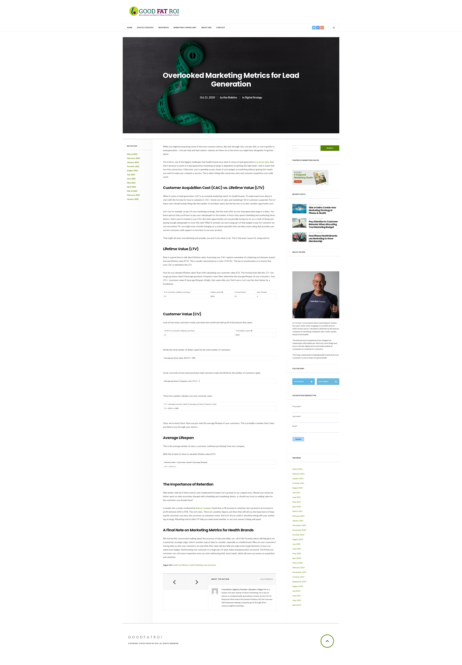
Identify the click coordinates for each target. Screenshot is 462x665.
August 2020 (297, 539)
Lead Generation (210, 565)
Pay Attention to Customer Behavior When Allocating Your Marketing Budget (323, 224)
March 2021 (132, 191)
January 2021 (133, 199)
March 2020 (297, 563)
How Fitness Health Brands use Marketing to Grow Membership (323, 239)
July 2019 (296, 591)
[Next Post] (197, 582)
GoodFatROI (145, 637)
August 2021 (132, 170)
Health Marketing (196, 565)
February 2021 (133, 195)
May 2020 (296, 553)
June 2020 (296, 549)
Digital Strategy (145, 27)
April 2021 (131, 187)
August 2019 (297, 586)
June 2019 (296, 595)
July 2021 (131, 174)
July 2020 (296, 544)
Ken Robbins (230, 97)
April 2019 (296, 605)
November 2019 (299, 572)
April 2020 (296, 558)
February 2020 (298, 567)
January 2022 (133, 162)
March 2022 (132, 154)
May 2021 (131, 183)
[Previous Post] (174, 582)
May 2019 (296, 600)
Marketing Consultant (184, 27)
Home (129, 27)
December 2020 (299, 525)
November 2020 (299, 530)
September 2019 (299, 581)
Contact (220, 27)
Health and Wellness (181, 565)
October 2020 (298, 534)
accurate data (262, 162)
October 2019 (298, 577)
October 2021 (133, 166)
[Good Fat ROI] (154, 12)
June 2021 (131, 178)
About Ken (206, 27)
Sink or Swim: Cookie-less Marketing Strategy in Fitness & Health (322, 210)
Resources (163, 27)
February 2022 (133, 158)
